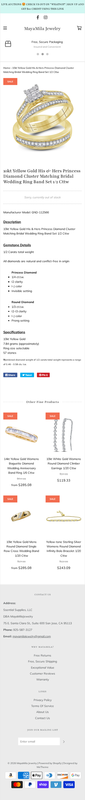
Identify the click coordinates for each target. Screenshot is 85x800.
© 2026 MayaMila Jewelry (22, 763)
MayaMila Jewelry (42, 28)
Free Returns (42, 655)
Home (6, 67)
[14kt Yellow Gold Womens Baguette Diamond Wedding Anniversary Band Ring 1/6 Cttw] (21, 435)
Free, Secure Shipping (42, 661)
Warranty (42, 679)
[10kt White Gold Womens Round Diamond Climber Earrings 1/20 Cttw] (64, 435)
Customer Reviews (42, 673)
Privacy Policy (43, 700)
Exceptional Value (42, 667)
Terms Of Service (42, 706)
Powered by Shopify (50, 763)
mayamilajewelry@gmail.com (32, 636)
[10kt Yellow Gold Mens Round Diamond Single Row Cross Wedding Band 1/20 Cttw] (21, 518)
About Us (42, 712)
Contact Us (42, 718)
